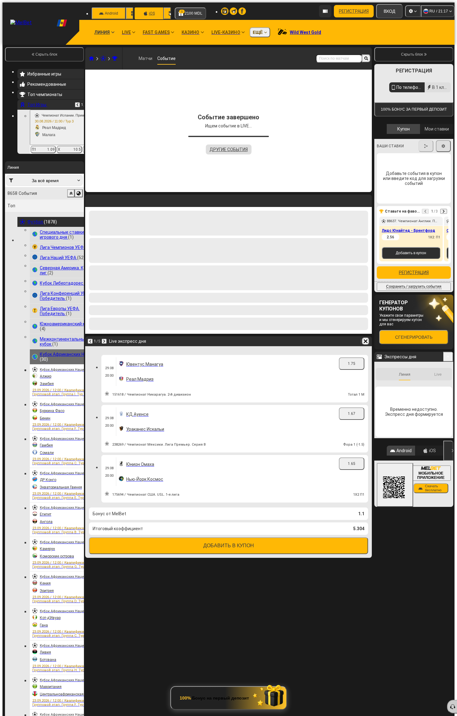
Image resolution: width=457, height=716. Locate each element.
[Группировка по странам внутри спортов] (79, 193)
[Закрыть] (448, 507)
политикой (388, 151)
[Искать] (366, 58)
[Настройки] (413, 11)
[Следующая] (104, 341)
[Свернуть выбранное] (71, 193)
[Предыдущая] (77, 104)
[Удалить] (365, 341)
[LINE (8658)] (91, 58)
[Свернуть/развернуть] (448, 414)
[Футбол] (103, 58)
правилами (436, 147)
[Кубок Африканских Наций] (114, 58)
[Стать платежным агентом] (325, 11)
